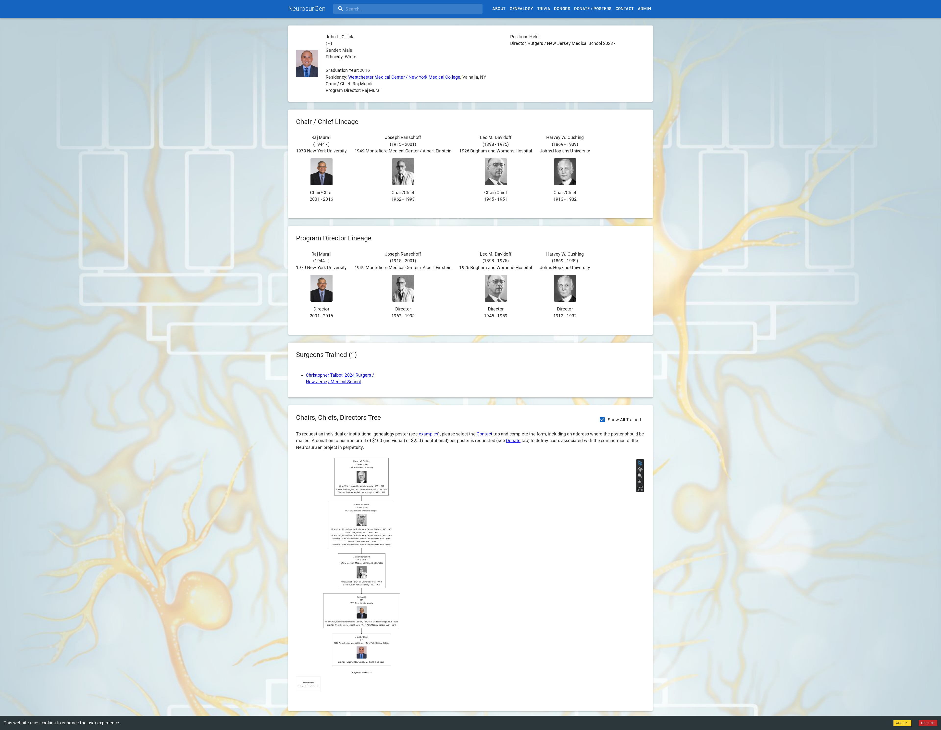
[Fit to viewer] (640, 488)
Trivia (543, 8)
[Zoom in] (640, 476)
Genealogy (521, 8)
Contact (625, 8)
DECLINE (928, 723)
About (499, 8)
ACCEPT (902, 723)
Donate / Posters (592, 8)
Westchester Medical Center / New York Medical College (404, 77)
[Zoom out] (640, 482)
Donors (562, 8)
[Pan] (640, 469)
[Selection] (640, 463)
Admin (644, 8)
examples (428, 433)
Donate (513, 440)
